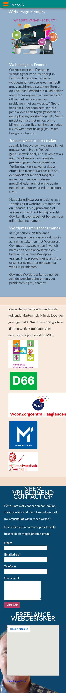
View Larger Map (16, 681)
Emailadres (12, 554)
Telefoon (10, 566)
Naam (8, 543)
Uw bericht (11, 578)
